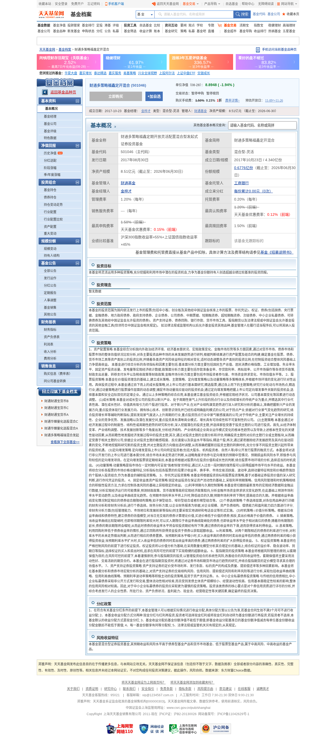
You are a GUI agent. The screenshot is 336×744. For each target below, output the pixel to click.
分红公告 (50, 285)
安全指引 (147, 689)
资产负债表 (52, 337)
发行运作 (50, 278)
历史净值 (50, 153)
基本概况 (51, 109)
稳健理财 (274, 25)
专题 (211, 25)
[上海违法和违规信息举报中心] (183, 729)
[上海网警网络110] (119, 729)
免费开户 (77, 4)
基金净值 (59, 25)
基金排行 (88, 25)
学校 (200, 25)
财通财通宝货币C (56, 408)
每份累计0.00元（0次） (253, 191)
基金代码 (259, 14)
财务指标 (50, 330)
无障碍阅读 (266, 4)
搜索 (241, 14)
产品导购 (210, 4)
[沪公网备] (216, 729)
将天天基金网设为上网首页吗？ (144, 682)
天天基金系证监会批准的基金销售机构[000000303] (129, 701)
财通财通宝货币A (56, 415)
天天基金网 (47, 49)
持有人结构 (52, 256)
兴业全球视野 (147, 73)
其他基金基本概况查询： (210, 125)
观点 (191, 25)
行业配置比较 (53, 219)
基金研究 (171, 31)
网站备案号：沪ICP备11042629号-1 (223, 714)
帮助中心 (248, 4)
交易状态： (197, 93)
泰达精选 (100, 73)
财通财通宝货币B (56, 401)
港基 (107, 25)
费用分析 (50, 358)
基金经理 (50, 116)
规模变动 (50, 249)
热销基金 (274, 31)
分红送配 (50, 161)
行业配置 (50, 212)
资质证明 (92, 689)
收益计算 (145, 31)
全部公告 (50, 271)
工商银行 (241, 183)
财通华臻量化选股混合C (61, 421)
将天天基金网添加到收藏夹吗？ (192, 682)
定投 (99, 25)
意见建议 (225, 689)
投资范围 (104, 304)
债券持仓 (50, 197)
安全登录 (61, 4)
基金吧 (201, 31)
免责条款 (166, 689)
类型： (166, 111)
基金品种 (59, 31)
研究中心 (110, 689)
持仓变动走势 (53, 205)
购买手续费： (208, 100)
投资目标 (104, 266)
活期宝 (244, 25)
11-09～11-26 (274, 100)
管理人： (194, 111)
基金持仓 (50, 190)
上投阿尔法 (167, 73)
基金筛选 (130, 31)
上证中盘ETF (186, 73)
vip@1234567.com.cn (158, 695)
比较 (157, 25)
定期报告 (50, 293)
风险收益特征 (108, 638)
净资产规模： (243, 111)
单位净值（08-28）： (205, 85)
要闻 (183, 25)
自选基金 (231, 4)
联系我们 (129, 689)
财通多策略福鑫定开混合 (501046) (118, 85)
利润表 (48, 344)
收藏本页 (290, 14)
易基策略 (129, 73)
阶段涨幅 (50, 168)
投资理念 (104, 285)
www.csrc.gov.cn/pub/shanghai (189, 708)
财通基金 (200, 111)
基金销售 (50, 308)
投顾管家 (73, 25)
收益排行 (260, 31)
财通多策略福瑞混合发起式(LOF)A (61, 436)
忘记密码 (93, 4)
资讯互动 (171, 25)
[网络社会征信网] (151, 729)
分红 (99, 31)
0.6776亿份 (243, 168)
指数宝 (258, 25)
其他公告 (50, 314)
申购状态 (88, 31)
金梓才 (146, 111)
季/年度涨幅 (52, 175)
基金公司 (273, 14)
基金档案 (81, 14)
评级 (116, 25)
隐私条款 (185, 689)
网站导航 (287, 4)
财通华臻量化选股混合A (61, 428)
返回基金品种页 (63, 92)
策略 (183, 31)
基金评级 (50, 131)
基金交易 (189, 4)
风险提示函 (205, 689)
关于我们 (73, 689)
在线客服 (244, 689)
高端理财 (289, 25)
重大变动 (50, 233)
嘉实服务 (115, 73)
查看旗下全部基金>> (65, 442)
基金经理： (137, 111)
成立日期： (105, 111)
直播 (211, 31)
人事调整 (50, 300)
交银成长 (203, 73)
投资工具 (130, 25)
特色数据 (50, 138)
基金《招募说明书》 (276, 252)
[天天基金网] (52, 14)
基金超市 (230, 31)
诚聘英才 (262, 689)
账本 (157, 31)
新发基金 (73, 31)
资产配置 (50, 227)
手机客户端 (116, 4)
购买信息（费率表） (58, 374)
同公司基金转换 (55, 381)
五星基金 (289, 31)
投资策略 (104, 343)
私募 (116, 31)
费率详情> (232, 100)
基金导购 (245, 31)
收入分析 (50, 352)
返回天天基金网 (168, 4)
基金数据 (44, 25)
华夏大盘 (71, 73)
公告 (107, 31)
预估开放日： (264, 100)
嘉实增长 (85, 73)
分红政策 (104, 604)
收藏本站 (45, 4)
